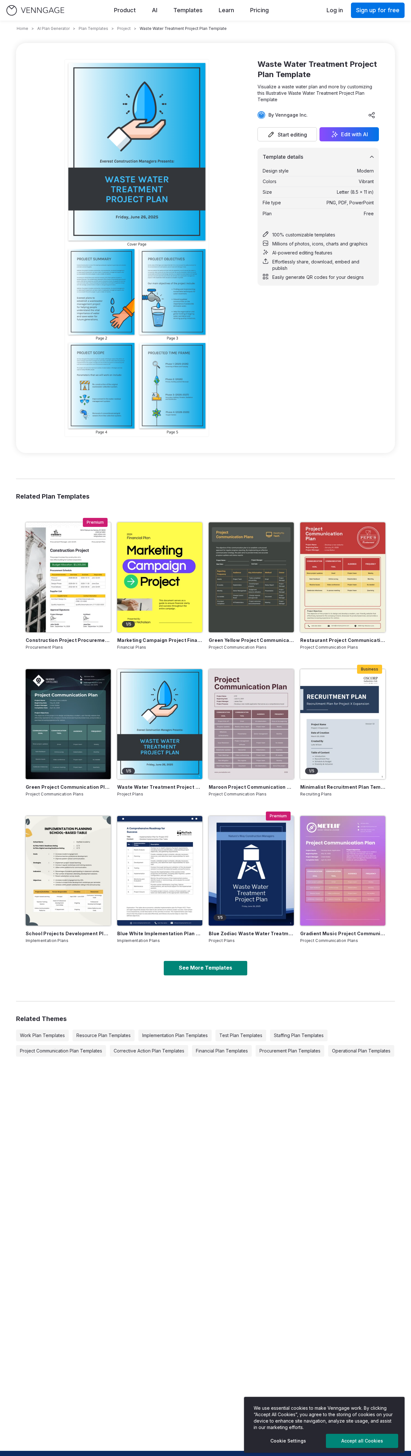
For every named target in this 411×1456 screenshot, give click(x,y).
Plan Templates (93, 28)
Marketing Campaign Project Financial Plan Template (159, 640)
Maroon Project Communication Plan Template (251, 787)
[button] (287, 134)
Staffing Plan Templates (299, 1035)
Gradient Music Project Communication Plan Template (342, 933)
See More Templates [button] (205, 967)
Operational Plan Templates (361, 1050)
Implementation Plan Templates (175, 1035)
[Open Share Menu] (372, 115)
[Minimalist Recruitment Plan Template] (342, 724)
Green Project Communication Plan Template (68, 787)
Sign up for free (377, 10)
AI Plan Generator (53, 28)
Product (125, 10)
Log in (335, 10)
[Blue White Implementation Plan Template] (159, 871)
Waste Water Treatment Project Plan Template (159, 787)
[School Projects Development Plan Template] (68, 871)
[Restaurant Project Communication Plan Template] (342, 577)
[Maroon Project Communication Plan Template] (251, 724)
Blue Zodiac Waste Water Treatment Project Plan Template (251, 933)
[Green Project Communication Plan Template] (68, 724)
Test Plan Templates (240, 1035)
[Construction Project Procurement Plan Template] (68, 577)
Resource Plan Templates (103, 1035)
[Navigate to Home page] (35, 10)
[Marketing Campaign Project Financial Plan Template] (159, 577)
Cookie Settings (288, 1440)
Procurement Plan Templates (289, 1050)
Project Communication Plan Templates (61, 1050)
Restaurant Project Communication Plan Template (342, 640)
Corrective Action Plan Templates (149, 1050)
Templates (188, 10)
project (124, 28)
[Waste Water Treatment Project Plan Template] (159, 724)
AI (154, 10)
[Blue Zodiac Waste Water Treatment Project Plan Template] (251, 871)
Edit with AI (354, 134)
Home (22, 28)
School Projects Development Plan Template (68, 933)
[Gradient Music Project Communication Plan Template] (342, 871)
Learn (226, 10)
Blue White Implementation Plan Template (159, 933)
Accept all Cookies (362, 1440)
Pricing (259, 10)
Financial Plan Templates (222, 1050)
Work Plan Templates (42, 1035)
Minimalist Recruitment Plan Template (342, 787)
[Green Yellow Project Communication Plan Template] (251, 577)
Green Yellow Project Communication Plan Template (251, 640)
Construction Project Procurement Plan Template (68, 640)
